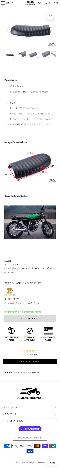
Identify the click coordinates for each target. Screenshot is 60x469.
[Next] (53, 29)
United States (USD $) (28, 437)
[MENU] (1, 3)
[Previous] (6, 29)
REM (23, 462)
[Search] (40, 3)
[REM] (30, 3)
